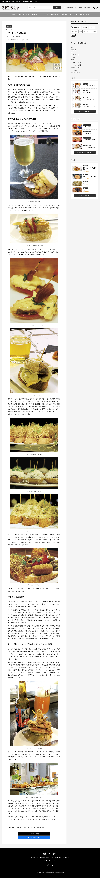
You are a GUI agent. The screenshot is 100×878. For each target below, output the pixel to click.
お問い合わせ (87, 8)
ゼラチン (73, 57)
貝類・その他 (75, 55)
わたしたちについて (68, 8)
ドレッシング (75, 70)
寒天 (72, 60)
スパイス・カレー (76, 62)
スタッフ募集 (78, 8)
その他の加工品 (75, 72)
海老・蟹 (73, 50)
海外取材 (9, 26)
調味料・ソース (75, 67)
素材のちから (50, 853)
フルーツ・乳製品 (76, 65)
